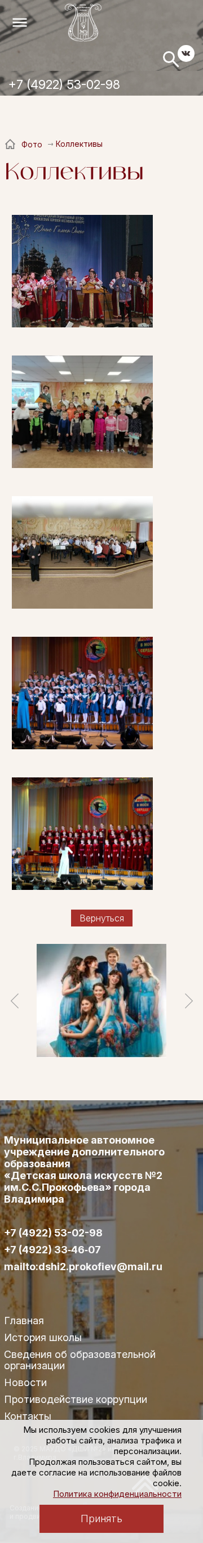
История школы (43, 1337)
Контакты (27, 1416)
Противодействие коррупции (75, 1399)
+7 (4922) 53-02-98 (64, 84)
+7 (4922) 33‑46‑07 (52, 1250)
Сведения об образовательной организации (80, 1359)
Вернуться (102, 918)
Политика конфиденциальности (117, 1493)
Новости (25, 1382)
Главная (24, 1320)
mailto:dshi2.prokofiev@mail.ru (83, 1266)
